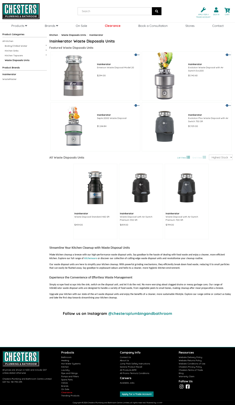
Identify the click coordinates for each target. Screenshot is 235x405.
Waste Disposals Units (17, 60)
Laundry (65, 370)
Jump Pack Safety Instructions (135, 363)
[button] (202, 12)
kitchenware (90, 258)
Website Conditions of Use (192, 363)
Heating (65, 360)
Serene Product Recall (131, 367)
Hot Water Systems (70, 363)
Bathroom (66, 357)
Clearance (113, 26)
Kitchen (53, 35)
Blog (181, 373)
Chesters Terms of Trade (191, 370)
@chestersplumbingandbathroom (140, 313)
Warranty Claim (186, 376)
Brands (50, 26)
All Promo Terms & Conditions (134, 373)
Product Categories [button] (13, 34)
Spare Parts (67, 379)
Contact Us (125, 357)
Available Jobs (127, 383)
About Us (124, 360)
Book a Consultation (153, 26)
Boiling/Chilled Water (16, 45)
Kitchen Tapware (14, 55)
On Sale (81, 26)
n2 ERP (159, 403)
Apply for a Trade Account (137, 394)
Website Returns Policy (190, 360)
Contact (218, 26)
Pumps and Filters (70, 376)
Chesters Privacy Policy (190, 367)
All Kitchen (7, 41)
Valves (64, 383)
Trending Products (70, 395)
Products (18, 26)
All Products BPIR (128, 370)
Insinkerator (9, 74)
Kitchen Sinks (12, 50)
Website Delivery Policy (190, 357)
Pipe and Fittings (69, 373)
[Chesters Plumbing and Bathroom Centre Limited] (29, 11)
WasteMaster (9, 79)
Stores (190, 26)
